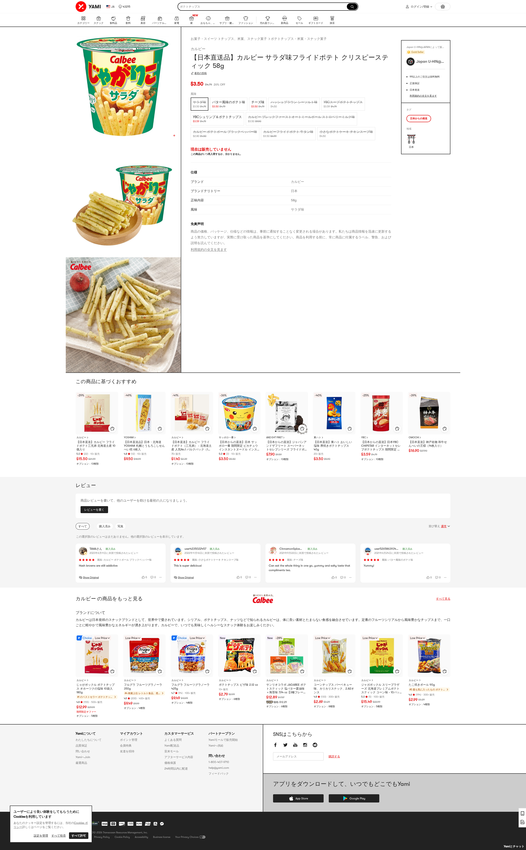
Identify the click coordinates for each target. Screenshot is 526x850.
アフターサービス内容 (178, 757)
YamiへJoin (83, 757)
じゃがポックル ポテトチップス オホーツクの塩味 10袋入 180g (95, 688)
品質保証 (81, 745)
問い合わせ (83, 751)
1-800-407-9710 (219, 762)
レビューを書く (94, 509)
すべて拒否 (58, 835)
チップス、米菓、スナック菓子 (244, 39)
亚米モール (171, 751)
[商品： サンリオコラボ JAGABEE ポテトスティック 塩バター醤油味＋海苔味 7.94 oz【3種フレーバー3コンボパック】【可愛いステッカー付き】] (286, 655)
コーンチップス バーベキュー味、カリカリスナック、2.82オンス (334, 688)
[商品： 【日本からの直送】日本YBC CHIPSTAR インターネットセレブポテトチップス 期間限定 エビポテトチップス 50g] (381, 413)
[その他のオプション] (160, 577)
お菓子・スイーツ (204, 39)
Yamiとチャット (514, 846)
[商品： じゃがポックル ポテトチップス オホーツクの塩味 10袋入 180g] (97, 655)
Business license (161, 837)
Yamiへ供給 (216, 745)
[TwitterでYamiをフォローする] (285, 745)
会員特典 (126, 745)
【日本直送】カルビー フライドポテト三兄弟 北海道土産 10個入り (95, 445)
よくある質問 (173, 739)
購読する (334, 756)
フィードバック (219, 773)
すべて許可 (79, 835)
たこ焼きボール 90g (422, 684)
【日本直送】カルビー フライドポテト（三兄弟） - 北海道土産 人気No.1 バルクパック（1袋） (191, 445)
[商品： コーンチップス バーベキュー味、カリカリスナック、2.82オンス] (334, 655)
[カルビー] (263, 599)
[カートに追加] (112, 428)
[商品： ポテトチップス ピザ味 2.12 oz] (239, 655)
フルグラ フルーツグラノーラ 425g (190, 686)
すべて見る (443, 598)
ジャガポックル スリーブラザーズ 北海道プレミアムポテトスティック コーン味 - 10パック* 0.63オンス (380, 688)
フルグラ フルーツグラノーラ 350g (143, 686)
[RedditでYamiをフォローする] (315, 745)
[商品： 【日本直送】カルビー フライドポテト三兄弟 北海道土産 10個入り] (97, 413)
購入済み (105, 526)
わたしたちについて (89, 739)
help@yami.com (219, 767)
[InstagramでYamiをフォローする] (305, 745)
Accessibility (141, 837)
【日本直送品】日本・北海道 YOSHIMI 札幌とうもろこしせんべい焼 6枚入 (144, 445)
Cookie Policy (122, 837)
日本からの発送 (418, 118)
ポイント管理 (128, 739)
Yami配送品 (171, 745)
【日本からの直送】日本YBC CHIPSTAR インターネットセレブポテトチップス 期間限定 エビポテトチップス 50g (381, 445)
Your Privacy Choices (186, 837)
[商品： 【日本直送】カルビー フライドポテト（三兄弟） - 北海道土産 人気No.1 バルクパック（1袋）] (192, 413)
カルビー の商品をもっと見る (109, 599)
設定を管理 (41, 835)
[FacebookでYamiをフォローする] (275, 745)
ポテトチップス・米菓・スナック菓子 (299, 39)
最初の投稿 (200, 73)
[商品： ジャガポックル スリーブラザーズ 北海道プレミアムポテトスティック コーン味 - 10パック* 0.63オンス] (381, 655)
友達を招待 (127, 751)
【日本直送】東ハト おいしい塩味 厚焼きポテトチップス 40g (333, 445)
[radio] (199, 104)
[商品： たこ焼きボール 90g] (429, 655)
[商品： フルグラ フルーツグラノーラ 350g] (144, 655)
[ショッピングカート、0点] (442, 6)
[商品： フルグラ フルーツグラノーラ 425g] (192, 655)
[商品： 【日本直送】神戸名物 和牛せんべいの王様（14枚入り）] (429, 413)
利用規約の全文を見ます (209, 250)
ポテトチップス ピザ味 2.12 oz (238, 684)
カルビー (198, 49)
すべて (82, 526)
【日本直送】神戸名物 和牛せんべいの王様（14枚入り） (428, 443)
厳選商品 (81, 762)
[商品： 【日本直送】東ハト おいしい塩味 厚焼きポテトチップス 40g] (334, 413)
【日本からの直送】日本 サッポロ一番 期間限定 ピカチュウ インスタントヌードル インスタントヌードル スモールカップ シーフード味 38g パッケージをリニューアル (238, 445)
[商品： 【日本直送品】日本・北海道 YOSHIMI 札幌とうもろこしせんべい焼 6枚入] (144, 413)
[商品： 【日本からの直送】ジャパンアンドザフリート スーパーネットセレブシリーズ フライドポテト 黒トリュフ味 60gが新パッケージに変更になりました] (286, 413)
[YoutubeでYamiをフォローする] (295, 745)
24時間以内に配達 (176, 768)
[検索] (352, 6)
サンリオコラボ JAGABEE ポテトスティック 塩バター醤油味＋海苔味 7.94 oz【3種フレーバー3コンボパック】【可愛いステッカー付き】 (286, 688)
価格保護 (170, 762)
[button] (124, 6)
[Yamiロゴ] (88, 6)
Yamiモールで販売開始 (223, 739)
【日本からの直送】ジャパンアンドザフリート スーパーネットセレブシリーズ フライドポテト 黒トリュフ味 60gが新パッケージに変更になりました (286, 445)
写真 (120, 526)
